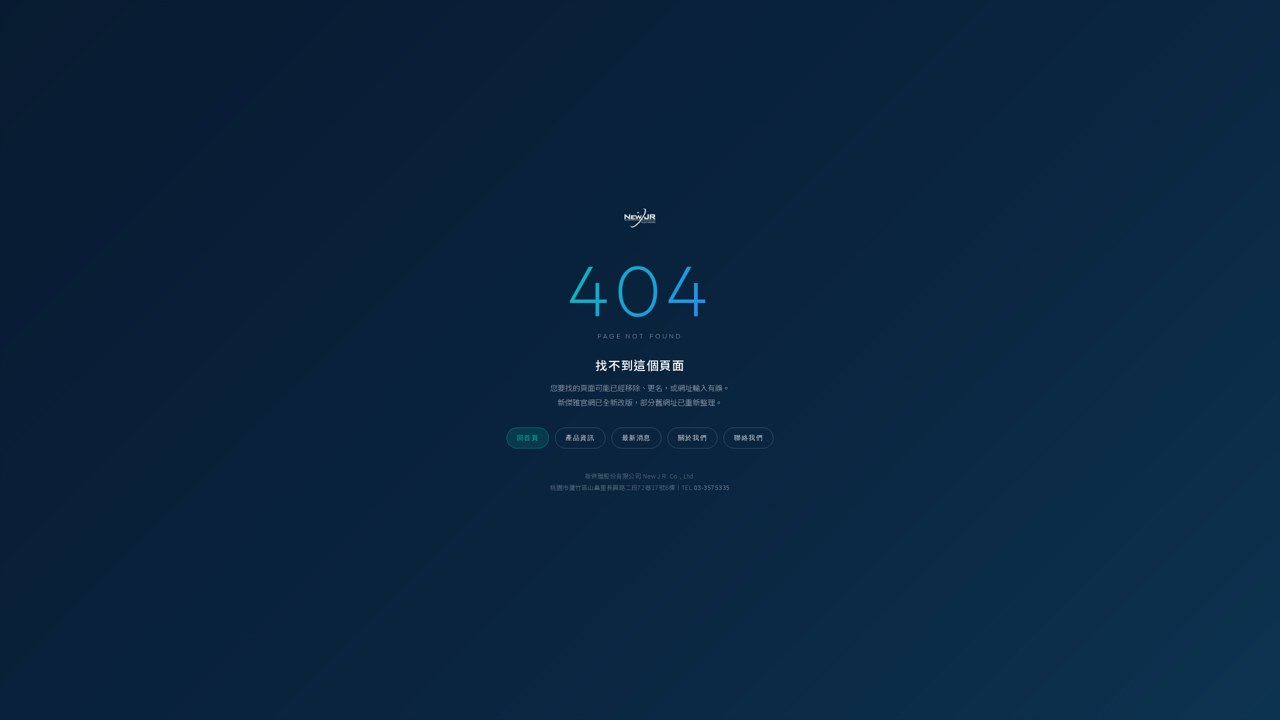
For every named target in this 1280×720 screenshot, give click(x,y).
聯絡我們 (748, 438)
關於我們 (692, 438)
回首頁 (528, 438)
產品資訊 (580, 438)
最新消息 (636, 438)
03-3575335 (712, 487)
